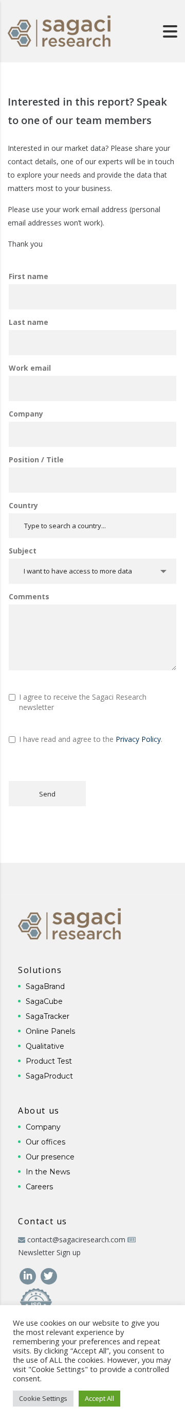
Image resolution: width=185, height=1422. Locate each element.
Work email (30, 368)
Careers (39, 1187)
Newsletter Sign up (49, 1252)
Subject (22, 551)
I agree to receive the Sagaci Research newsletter (82, 702)
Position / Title (36, 459)
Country (23, 505)
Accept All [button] (99, 1398)
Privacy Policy (138, 739)
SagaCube (44, 1001)
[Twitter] (48, 1275)
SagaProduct (49, 1076)
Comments (29, 596)
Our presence (50, 1157)
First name (28, 276)
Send (47, 794)
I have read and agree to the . (90, 739)
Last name (28, 322)
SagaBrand (45, 986)
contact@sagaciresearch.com (76, 1239)
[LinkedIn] (28, 1275)
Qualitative (45, 1046)
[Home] (59, 30)
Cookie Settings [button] (43, 1398)
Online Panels (50, 1031)
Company (26, 414)
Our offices (45, 1142)
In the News (48, 1172)
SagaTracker (47, 1016)
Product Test (49, 1061)
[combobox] (92, 571)
